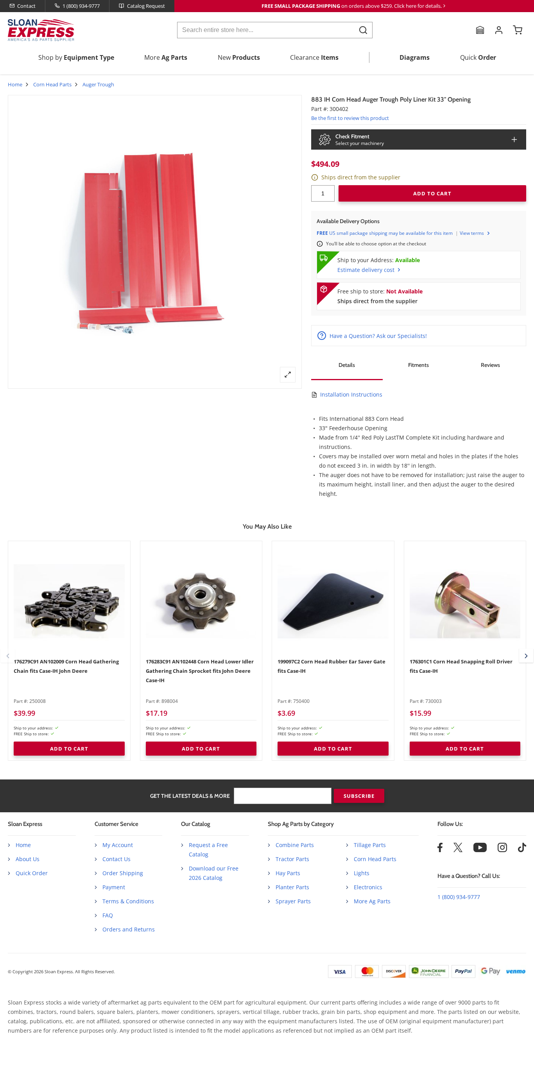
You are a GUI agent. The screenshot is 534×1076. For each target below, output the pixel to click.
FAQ (107, 915)
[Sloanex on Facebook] (440, 850)
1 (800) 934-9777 (81, 5)
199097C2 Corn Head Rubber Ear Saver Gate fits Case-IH (331, 666)
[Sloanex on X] (457, 850)
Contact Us (116, 859)
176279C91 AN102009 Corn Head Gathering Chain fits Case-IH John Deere (66, 666)
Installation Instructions (351, 394)
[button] (8, 656)
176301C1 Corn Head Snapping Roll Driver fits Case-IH (461, 666)
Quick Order (32, 873)
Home (15, 84)
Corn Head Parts (52, 84)
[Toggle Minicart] (517, 30)
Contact (26, 5)
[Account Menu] (498, 30)
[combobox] (275, 30)
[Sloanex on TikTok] (522, 850)
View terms (472, 233)
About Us (27, 859)
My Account (117, 845)
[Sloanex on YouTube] (480, 850)
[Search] (363, 30)
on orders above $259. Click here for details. (352, 5)
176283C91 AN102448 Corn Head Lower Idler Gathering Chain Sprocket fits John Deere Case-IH (200, 671)
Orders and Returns (128, 929)
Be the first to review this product (350, 118)
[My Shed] (480, 30)
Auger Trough (98, 84)
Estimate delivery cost (365, 269)
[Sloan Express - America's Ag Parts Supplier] (39, 30)
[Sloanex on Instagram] (502, 850)
